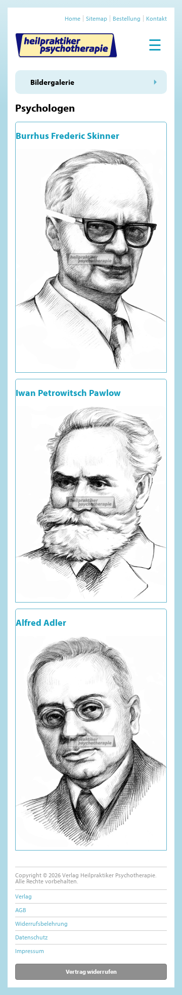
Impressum (29, 951)
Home (72, 18)
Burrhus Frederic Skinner (67, 135)
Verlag (23, 896)
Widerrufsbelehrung (41, 923)
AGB (20, 910)
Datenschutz (31, 937)
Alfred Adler (41, 622)
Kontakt (156, 18)
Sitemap (96, 18)
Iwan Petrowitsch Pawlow (68, 393)
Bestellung (127, 18)
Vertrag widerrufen (91, 971)
